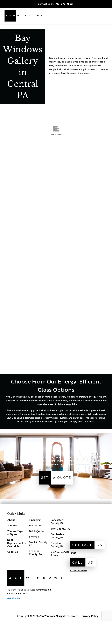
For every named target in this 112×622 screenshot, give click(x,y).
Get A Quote (36, 531)
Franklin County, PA (38, 543)
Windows (12, 525)
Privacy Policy (90, 616)
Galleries (12, 552)
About (11, 520)
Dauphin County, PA (57, 544)
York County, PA (60, 529)
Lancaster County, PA (57, 521)
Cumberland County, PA (58, 535)
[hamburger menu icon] (108, 16)
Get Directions (14, 598)
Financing (35, 520)
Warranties (35, 525)
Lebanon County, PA (35, 552)
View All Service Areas (60, 553)
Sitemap (34, 537)
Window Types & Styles (15, 532)
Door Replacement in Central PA (16, 543)
